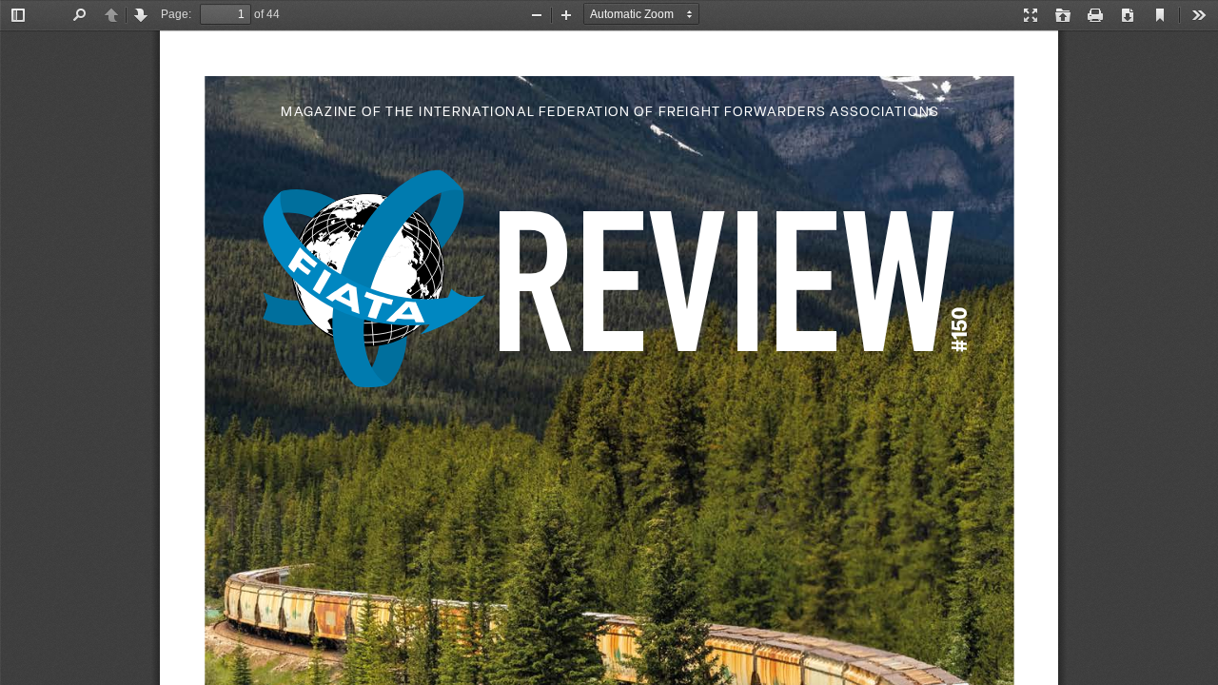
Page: (176, 14)
